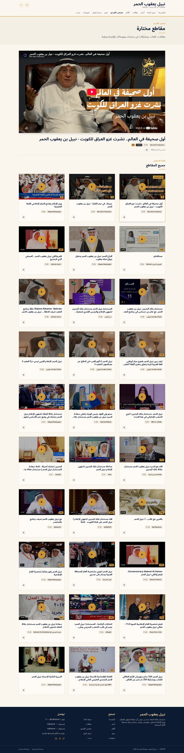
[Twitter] (64, 738)
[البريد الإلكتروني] (27, 5)
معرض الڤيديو (117, 13)
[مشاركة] (146, 150)
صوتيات (86, 13)
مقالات (135, 13)
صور (106, 13)
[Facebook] (60, 738)
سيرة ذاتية (151, 13)
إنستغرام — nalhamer (56, 729)
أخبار (142, 13)
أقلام (128, 13)
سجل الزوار (97, 13)
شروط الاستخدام (24, 749)
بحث (78, 13)
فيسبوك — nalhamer (56, 724)
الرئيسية (161, 13)
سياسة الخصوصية (38, 749)
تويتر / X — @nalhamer (55, 719)
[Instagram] (56, 738)
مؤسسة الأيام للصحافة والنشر (53, 733)
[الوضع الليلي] (21, 5)
